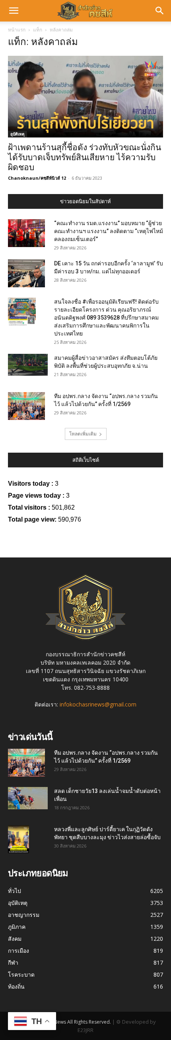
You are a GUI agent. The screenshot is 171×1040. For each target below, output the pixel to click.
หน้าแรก (16, 29)
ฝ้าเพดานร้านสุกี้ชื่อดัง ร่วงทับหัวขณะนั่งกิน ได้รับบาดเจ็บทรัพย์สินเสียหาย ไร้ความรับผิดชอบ (84, 157)
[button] (13, 11)
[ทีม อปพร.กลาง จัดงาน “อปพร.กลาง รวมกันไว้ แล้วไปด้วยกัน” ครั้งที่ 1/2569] (26, 406)
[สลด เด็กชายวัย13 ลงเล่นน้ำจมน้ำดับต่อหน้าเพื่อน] (28, 798)
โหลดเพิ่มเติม (83, 433)
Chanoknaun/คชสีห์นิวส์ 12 (37, 178)
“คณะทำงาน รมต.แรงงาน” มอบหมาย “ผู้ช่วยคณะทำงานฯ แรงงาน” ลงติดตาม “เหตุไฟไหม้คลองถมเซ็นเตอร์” (108, 231)
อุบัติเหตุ (17, 134)
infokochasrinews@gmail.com (98, 704)
